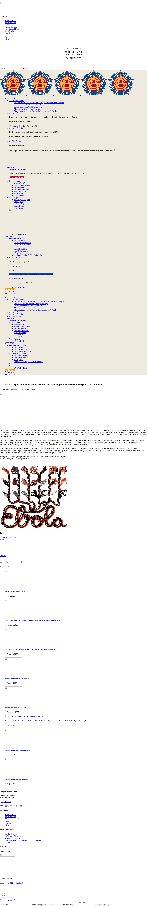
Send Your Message (103, 905)
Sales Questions (6, 66)
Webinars (8, 842)
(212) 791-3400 (5, 802)
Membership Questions (8, 64)
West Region (9, 33)
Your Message (68, 905)
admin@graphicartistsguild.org (11, 806)
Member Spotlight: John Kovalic (15, 591)
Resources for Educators (13, 838)
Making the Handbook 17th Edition (16, 707)
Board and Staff (10, 23)
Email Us (3, 62)
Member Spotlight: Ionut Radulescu (16, 779)
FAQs (7, 37)
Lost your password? (7, 900)
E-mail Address (35, 905)
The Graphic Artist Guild (26, 389)
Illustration (6, 389)
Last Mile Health (48, 434)
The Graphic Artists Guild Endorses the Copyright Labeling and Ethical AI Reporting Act (33, 620)
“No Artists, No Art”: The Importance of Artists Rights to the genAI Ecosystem (30, 649)
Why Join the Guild (12, 819)
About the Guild (10, 21)
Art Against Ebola (114, 430)
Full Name (4, 905)
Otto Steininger (24, 430)
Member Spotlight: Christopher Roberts (17, 750)
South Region (10, 31)
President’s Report (17, 177)
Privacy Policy (10, 39)
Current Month (15, 266)
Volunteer (8, 823)
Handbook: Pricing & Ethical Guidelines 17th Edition (24, 840)
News (12, 389)
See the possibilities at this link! (11, 883)
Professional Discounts (13, 836)
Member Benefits (11, 834)
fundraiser (3, 537)
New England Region (12, 29)
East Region (9, 25)
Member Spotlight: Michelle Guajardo (17, 678)
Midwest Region (11, 27)
